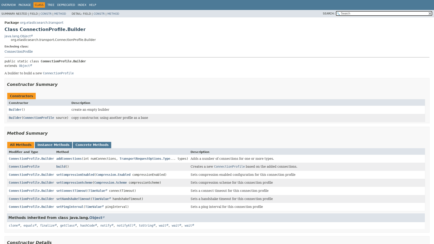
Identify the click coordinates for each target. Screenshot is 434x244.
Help (92, 5)
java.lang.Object (18, 36)
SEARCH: (329, 13)
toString (146, 225)
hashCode (87, 225)
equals (29, 225)
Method (60, 13)
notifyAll (125, 225)
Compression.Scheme (110, 182)
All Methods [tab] (20, 145)
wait (162, 225)
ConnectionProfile (19, 51)
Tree (50, 5)
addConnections (69, 158)
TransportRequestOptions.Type (145, 158)
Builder (15, 109)
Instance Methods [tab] (53, 145)
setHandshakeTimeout (73, 199)
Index (82, 5)
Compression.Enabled (113, 174)
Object (24, 66)
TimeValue (97, 190)
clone (13, 225)
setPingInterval (69, 207)
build (60, 166)
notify (105, 225)
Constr (46, 13)
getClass (67, 225)
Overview (8, 5)
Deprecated (66, 5)
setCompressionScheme (74, 182)
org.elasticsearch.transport (41, 22)
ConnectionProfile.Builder (31, 158)
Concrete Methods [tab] (91, 145)
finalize (47, 225)
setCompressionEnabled (75, 174)
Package (25, 5)
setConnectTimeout (71, 190)
